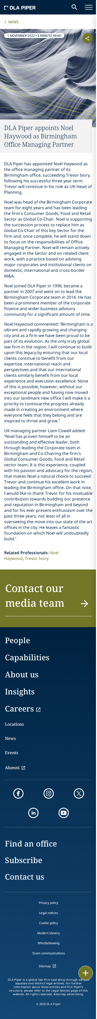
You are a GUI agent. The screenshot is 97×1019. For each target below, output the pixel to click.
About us (22, 674)
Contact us (24, 876)
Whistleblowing (48, 943)
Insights (20, 691)
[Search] (74, 7)
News (13, 21)
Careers (19, 708)
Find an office (31, 843)
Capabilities (27, 657)
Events (11, 752)
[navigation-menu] (89, 7)
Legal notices (48, 913)
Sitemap (45, 966)
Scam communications (48, 953)
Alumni (12, 767)
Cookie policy (48, 923)
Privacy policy (48, 903)
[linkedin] (33, 813)
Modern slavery (48, 933)
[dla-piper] (20, 7)
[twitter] (79, 793)
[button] (48, 598)
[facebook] (18, 793)
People (17, 640)
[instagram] (48, 793)
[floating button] (85, 973)
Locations (14, 724)
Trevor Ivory (37, 558)
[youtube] (63, 813)
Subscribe (23, 860)
